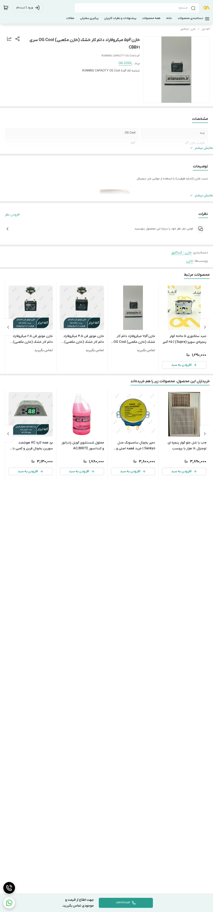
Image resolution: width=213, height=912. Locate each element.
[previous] (205, 327)
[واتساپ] (9, 903)
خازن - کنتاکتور (188, 29)
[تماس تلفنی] (9, 888)
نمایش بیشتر (204, 148)
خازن (189, 261)
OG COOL (125, 63)
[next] (8, 327)
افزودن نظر (12, 215)
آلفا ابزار (206, 29)
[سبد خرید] (5, 7)
